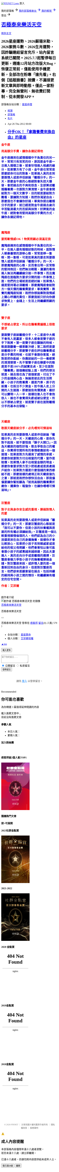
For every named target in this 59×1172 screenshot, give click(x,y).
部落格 (11, 114)
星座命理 (27, 104)
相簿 (10, 110)
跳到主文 (6, 33)
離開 (18, 1166)
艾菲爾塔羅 (27, 638)
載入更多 (7, 650)
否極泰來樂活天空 (21, 24)
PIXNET (14, 1124)
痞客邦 (34, 623)
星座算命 (26, 634)
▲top (4, 644)
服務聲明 (34, 1128)
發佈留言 (7, 669)
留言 (40, 623)
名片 (10, 118)
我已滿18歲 (8, 1166)
